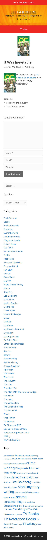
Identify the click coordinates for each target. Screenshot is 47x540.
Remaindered (10, 347)
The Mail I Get (10, 388)
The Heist (8, 377)
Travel (7, 414)
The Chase (9, 373)
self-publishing (29, 502)
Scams (7, 355)
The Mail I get (20, 509)
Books (9, 99)
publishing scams (31, 492)
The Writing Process (13, 407)
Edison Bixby (10, 244)
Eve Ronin (8, 247)
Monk (22, 487)
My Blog (7, 321)
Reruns (7, 351)
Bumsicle (8, 229)
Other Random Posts (14, 344)
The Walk (8, 399)
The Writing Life (11, 403)
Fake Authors (21, 473)
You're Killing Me (12, 440)
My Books (8, 325)
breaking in (8, 463)
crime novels (21, 463)
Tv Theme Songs (16, 524)
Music (6, 318)
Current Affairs (11, 233)
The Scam (8, 395)
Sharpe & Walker (12, 366)
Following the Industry (17, 103)
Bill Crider (15, 458)
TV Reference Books (20, 519)
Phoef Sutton (19, 492)
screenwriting (13, 502)
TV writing (29, 523)
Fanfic (7, 255)
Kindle (7, 288)
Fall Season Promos (13, 251)
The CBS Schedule (15, 106)
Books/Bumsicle (11, 225)
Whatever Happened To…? (16, 432)
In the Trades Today (13, 284)
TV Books (31, 514)
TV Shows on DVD (12, 425)
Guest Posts (9, 277)
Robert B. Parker (9, 497)
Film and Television (13, 262)
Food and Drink (11, 266)
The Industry (10, 381)
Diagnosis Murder (12, 240)
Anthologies (7, 459)
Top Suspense (10, 410)
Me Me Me (9, 307)
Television (8, 370)
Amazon (19, 455)
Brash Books (37, 458)
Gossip (7, 273)
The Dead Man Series (35, 506)
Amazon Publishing (31, 456)
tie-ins (12, 514)
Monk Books (9, 310)
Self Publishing (11, 362)
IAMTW (7, 281)
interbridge (38, 536)
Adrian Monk (9, 456)
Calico (14, 463)
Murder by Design (12, 314)
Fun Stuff (8, 270)
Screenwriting (10, 358)
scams (21, 497)
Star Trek (23, 506)
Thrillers (7, 514)
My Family (8, 333)
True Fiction (9, 418)
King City (8, 292)
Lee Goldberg (23, 12)
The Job (8, 384)
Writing (7, 436)
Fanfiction (29, 473)
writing (11, 527)
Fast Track (9, 259)
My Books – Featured (14, 329)
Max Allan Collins (10, 487)
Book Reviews (10, 218)
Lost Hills (36, 482)
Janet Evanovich (22, 477)
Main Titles (9, 299)
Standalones (11, 505)
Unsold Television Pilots (15, 429)
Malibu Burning (11, 303)
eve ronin (10, 473)
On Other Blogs (11, 340)
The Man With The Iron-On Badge (20, 392)
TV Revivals (9, 421)
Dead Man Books (12, 236)
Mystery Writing (11, 336)
